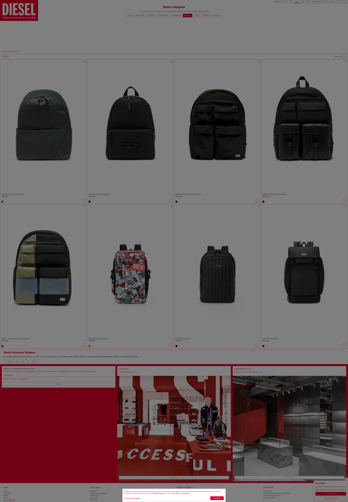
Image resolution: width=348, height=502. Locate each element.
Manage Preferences (159, 493)
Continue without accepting (132, 498)
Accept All (217, 498)
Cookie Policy (186, 493)
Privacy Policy (175, 493)
